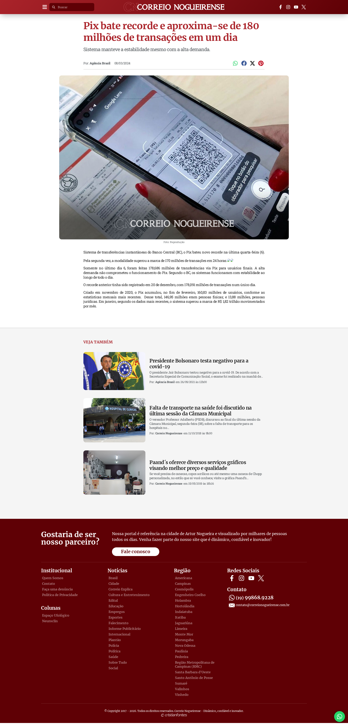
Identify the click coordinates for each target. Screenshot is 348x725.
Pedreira (181, 657)
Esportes (115, 617)
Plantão (115, 640)
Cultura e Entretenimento (129, 595)
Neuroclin (50, 621)
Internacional (119, 634)
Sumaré (181, 683)
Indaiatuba (183, 612)
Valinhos (182, 689)
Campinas (183, 584)
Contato (48, 584)
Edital (113, 600)
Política (114, 651)
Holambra (183, 600)
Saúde (113, 657)
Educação (116, 606)
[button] (44, 7)
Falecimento (118, 623)
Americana (183, 578)
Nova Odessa (185, 646)
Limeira (181, 629)
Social (113, 668)
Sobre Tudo (118, 662)
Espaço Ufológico (55, 615)
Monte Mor (184, 634)
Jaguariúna (183, 623)
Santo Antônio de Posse (194, 678)
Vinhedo (181, 695)
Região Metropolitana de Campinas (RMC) (194, 664)
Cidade (114, 584)
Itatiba (180, 617)
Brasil (113, 578)
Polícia (114, 646)
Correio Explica (121, 589)
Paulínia (181, 651)
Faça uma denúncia (57, 589)
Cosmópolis (184, 589)
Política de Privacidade (60, 595)
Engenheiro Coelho (190, 595)
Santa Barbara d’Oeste (193, 672)
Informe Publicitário (125, 629)
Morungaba (184, 640)
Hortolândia (184, 606)
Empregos (117, 612)
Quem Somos (52, 578)
